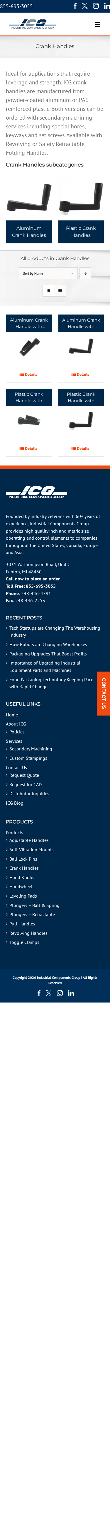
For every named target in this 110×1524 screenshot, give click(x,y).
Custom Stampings (28, 758)
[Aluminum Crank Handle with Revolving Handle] (81, 340)
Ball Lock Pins (23, 859)
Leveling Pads (23, 896)
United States (51, 545)
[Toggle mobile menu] (98, 21)
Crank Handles (24, 868)
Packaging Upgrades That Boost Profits (48, 654)
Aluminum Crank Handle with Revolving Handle (81, 323)
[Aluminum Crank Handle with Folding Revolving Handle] (29, 340)
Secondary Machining (30, 749)
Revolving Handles (28, 933)
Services (14, 741)
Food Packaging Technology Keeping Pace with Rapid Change (51, 683)
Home (12, 715)
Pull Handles (22, 924)
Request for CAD (25, 784)
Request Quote (24, 775)
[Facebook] (74, 6)
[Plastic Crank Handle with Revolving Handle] (81, 414)
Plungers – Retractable (32, 914)
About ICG (16, 724)
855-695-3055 (16, 6)
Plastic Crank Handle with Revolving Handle (81, 397)
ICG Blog (14, 803)
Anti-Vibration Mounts (31, 849)
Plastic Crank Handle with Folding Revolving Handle (29, 397)
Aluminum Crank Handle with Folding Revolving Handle (29, 323)
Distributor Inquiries (29, 793)
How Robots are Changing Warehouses (48, 644)
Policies (17, 732)
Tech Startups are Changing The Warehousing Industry (54, 631)
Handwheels (22, 886)
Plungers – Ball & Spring (34, 905)
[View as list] (60, 290)
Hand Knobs (21, 877)
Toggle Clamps (24, 942)
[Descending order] (85, 273)
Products (14, 832)
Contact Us (16, 767)
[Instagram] (96, 6)
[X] (85, 6)
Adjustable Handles (29, 840)
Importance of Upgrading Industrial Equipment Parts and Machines (44, 666)
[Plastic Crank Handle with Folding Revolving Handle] (29, 414)
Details (31, 374)
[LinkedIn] (107, 6)
